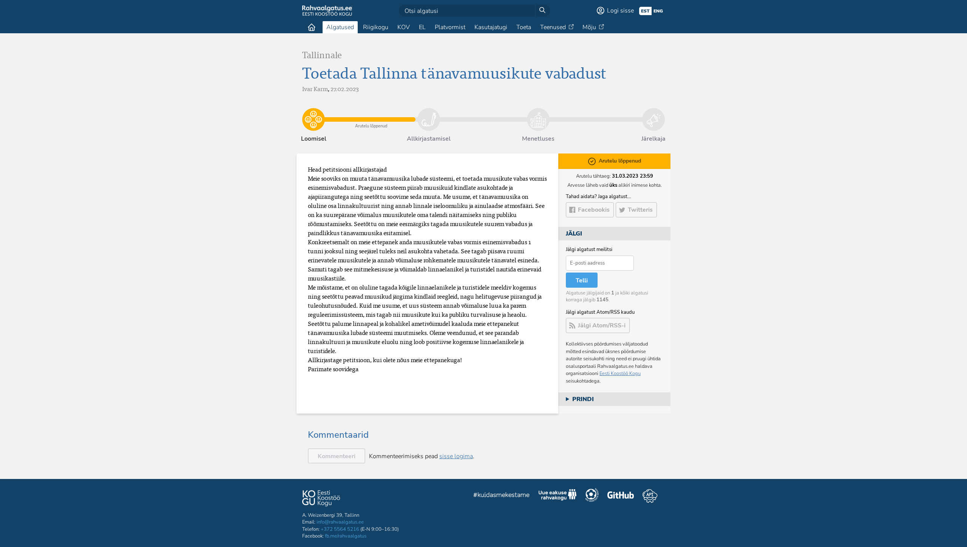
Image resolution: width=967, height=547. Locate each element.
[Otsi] (542, 11)
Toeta (523, 27)
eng (658, 11)
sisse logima (456, 456)
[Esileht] (311, 27)
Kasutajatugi (490, 27)
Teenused (553, 27)
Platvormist (450, 27)
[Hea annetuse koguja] (592, 496)
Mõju (589, 27)
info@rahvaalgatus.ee (340, 522)
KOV (403, 27)
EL (422, 27)
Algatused (340, 27)
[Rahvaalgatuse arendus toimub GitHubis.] (620, 496)
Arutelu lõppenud (371, 114)
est (645, 11)
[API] (650, 496)
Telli (582, 280)
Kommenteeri (336, 456)
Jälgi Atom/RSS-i (602, 325)
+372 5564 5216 (340, 529)
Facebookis (594, 210)
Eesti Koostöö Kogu (620, 373)
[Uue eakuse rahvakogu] (557, 496)
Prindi (583, 399)
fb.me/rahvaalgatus (345, 536)
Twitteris (640, 210)
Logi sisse (620, 10)
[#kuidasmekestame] (501, 496)
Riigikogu (375, 27)
